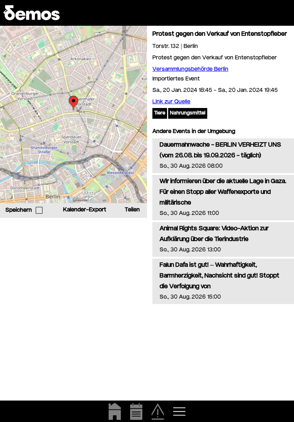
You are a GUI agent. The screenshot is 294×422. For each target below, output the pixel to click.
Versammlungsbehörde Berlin (190, 69)
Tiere (159, 113)
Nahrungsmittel (187, 113)
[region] (73, 114)
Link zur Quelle (171, 102)
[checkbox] (39, 210)
